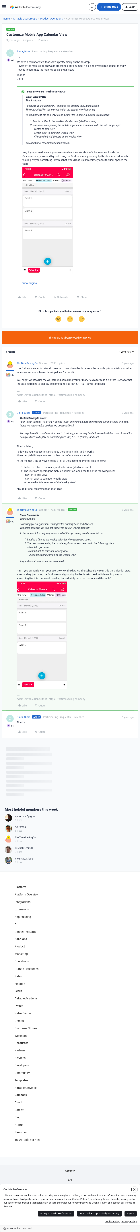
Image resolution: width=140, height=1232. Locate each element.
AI (16, 924)
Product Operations (51, 18)
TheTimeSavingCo (27, 363)
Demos (19, 1021)
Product (20, 946)
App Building (23, 917)
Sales (18, 976)
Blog (17, 1117)
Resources (21, 1043)
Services (20, 1058)
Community (22, 1073)
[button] (4, 7)
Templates (21, 1080)
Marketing (21, 954)
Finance (20, 984)
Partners (20, 1050)
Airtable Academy (26, 998)
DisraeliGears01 (24, 848)
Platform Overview (26, 894)
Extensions (22, 909)
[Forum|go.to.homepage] (25, 7)
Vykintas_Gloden (24, 858)
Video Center (23, 1013)
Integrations (22, 902)
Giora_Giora (23, 51)
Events (19, 1006)
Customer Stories (26, 1028)
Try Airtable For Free (27, 1140)
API (70, 1180)
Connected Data (25, 932)
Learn (18, 991)
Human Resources (26, 969)
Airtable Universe (25, 1088)
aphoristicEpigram (25, 816)
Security (70, 1170)
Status (19, 1125)
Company (21, 1095)
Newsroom (21, 1132)
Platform (20, 887)
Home (6, 18)
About (18, 1102)
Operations (22, 961)
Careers (19, 1110)
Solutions (21, 939)
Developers (22, 1065)
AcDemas (20, 827)
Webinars (21, 1036)
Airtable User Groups (25, 18)
